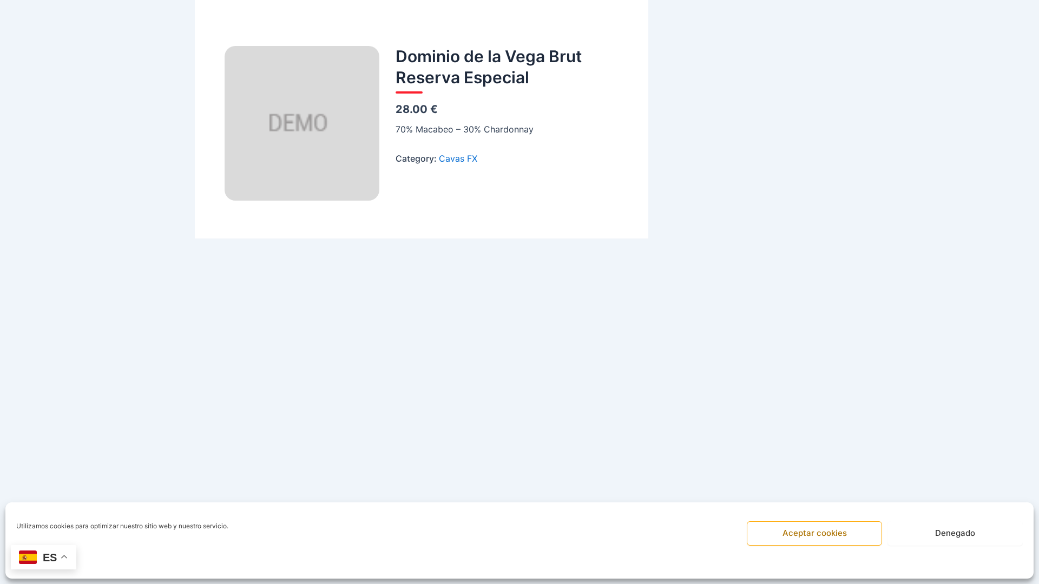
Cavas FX (458, 158)
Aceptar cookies (814, 533)
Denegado (955, 533)
